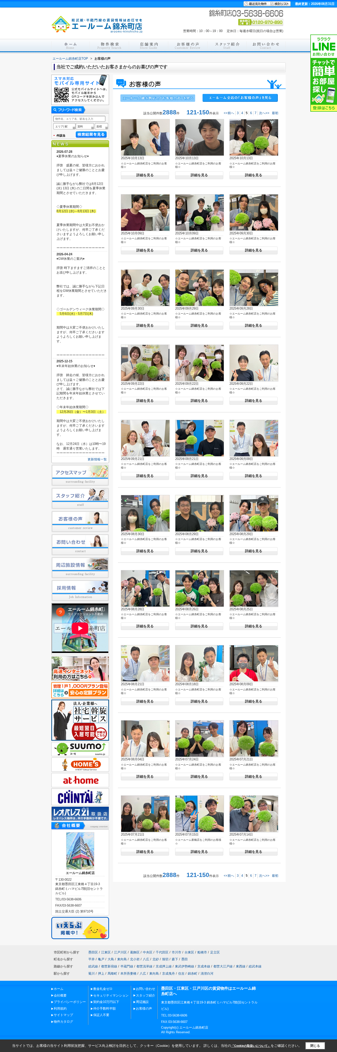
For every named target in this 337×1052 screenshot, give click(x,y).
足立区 (215, 952)
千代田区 (162, 952)
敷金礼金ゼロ (102, 989)
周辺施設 (142, 1002)
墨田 (184, 959)
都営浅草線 (144, 966)
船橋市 (202, 952)
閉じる (315, 1046)
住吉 (181, 973)
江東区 (106, 952)
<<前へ (229, 113)
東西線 (240, 966)
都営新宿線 (109, 966)
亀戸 (101, 959)
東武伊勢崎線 (184, 966)
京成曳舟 (168, 973)
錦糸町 (192, 973)
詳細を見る (145, 175)
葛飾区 (135, 952)
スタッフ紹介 (145, 995)
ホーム (58, 989)
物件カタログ (63, 1021)
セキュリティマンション (111, 995)
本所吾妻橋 (128, 973)
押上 (101, 973)
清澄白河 (207, 973)
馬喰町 (112, 973)
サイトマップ (63, 1015)
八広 (146, 959)
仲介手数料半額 (104, 1008)
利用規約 (60, 1008)
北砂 (155, 959)
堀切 (165, 959)
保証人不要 (101, 1015)
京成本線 (203, 966)
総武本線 (255, 966)
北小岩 (135, 959)
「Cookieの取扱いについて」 (251, 1046)
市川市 (176, 952)
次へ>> (264, 113)
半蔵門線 (126, 966)
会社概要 (60, 995)
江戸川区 (120, 952)
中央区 (147, 952)
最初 (275, 113)
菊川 (91, 973)
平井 (91, 959)
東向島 (122, 959)
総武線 (93, 966)
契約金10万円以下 (106, 1002)
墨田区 (93, 952)
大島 (111, 959)
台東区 (189, 952)
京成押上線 (164, 966)
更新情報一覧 (97, 459)
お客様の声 (144, 1008)
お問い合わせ (145, 989)
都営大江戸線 (223, 966)
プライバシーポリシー (70, 1002)
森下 (175, 959)
